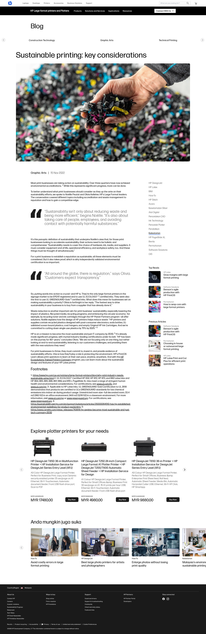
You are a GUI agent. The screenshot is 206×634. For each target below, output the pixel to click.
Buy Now (72, 499)
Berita (152, 241)
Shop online (50, 598)
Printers (47, 3)
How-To (152, 195)
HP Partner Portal (129, 598)
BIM (151, 191)
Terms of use (55, 624)
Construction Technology (42, 40)
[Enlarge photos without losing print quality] (156, 542)
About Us (10, 595)
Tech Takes (10, 613)
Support (89, 3)
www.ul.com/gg (38, 386)
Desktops (36, 3)
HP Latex (153, 187)
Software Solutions (158, 249)
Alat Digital (154, 212)
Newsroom (10, 610)
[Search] (187, 3)
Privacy (46, 624)
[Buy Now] (50, 446)
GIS (150, 253)
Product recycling (21, 624)
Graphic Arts (106, 40)
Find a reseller (51, 601)
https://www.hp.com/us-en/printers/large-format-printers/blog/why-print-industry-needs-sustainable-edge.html (77, 377)
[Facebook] (163, 599)
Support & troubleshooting (94, 601)
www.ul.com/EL (104, 383)
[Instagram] (168, 599)
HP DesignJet (155, 182)
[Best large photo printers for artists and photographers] (105, 542)
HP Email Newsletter (14, 616)
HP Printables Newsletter (15, 618)
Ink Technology (156, 220)
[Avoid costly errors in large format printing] (54, 542)
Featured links (89, 610)
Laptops (26, 3)
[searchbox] (173, 3)
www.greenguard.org (77, 398)
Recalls (9, 624)
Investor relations (13, 604)
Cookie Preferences (90, 624)
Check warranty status (92, 607)
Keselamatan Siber (158, 207)
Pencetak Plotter (157, 224)
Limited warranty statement (72, 624)
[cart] (196, 3)
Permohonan (155, 245)
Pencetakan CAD (157, 216)
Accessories (59, 3)
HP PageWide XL (157, 237)
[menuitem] (25, 3)
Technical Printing (168, 40)
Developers (127, 601)
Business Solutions (74, 3)
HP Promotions (51, 604)
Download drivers (91, 598)
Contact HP (11, 598)
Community (88, 604)
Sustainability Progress (15, 607)
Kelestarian (154, 233)
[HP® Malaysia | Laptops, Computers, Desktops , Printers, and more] (10, 3)
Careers (10, 601)
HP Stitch (153, 199)
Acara (152, 203)
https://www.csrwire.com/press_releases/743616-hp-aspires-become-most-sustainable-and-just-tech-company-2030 (80, 411)
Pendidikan (154, 228)
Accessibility (33, 624)
